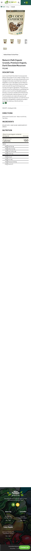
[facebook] (13, 504)
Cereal (13, 6)
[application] (24, 548)
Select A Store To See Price (11, 54)
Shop (7, 6)
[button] (5, 41)
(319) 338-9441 (8, 522)
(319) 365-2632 (8, 538)
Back (3, 6)
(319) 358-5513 (23, 522)
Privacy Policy (12, 548)
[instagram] (17, 504)
